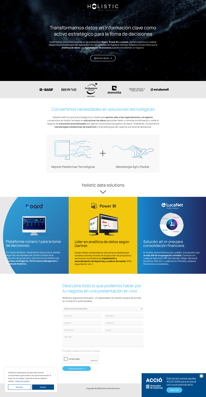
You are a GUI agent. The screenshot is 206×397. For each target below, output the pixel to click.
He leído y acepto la (82, 351)
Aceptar (43, 387)
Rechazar (19, 387)
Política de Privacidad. (90, 351)
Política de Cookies (22, 381)
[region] (31, 379)
